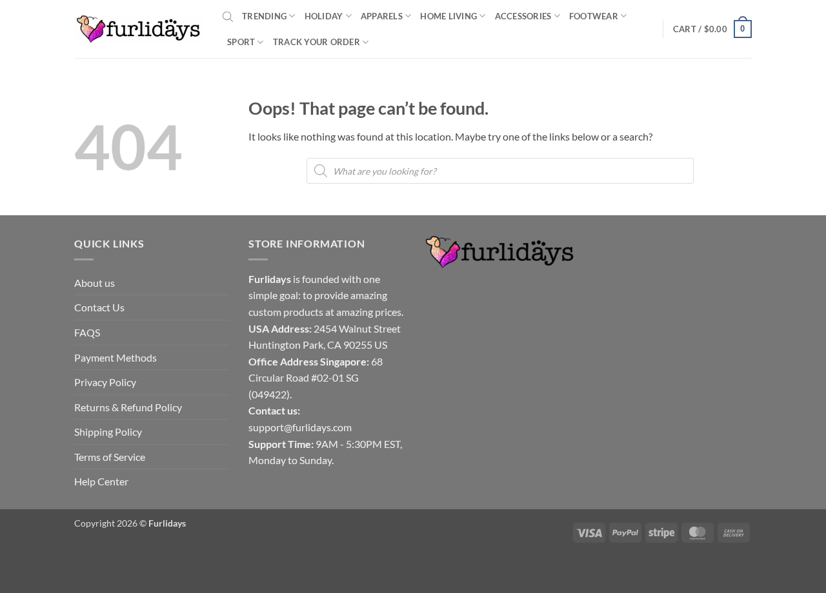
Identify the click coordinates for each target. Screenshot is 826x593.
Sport (241, 42)
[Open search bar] (228, 16)
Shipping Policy (108, 431)
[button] (712, 29)
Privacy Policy (105, 382)
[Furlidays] (138, 29)
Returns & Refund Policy (128, 407)
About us (94, 283)
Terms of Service (109, 457)
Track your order (316, 42)
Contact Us (99, 307)
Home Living (448, 16)
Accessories (523, 16)
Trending (264, 16)
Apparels (382, 16)
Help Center (101, 481)
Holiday (324, 16)
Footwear (593, 16)
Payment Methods (115, 357)
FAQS (87, 332)
